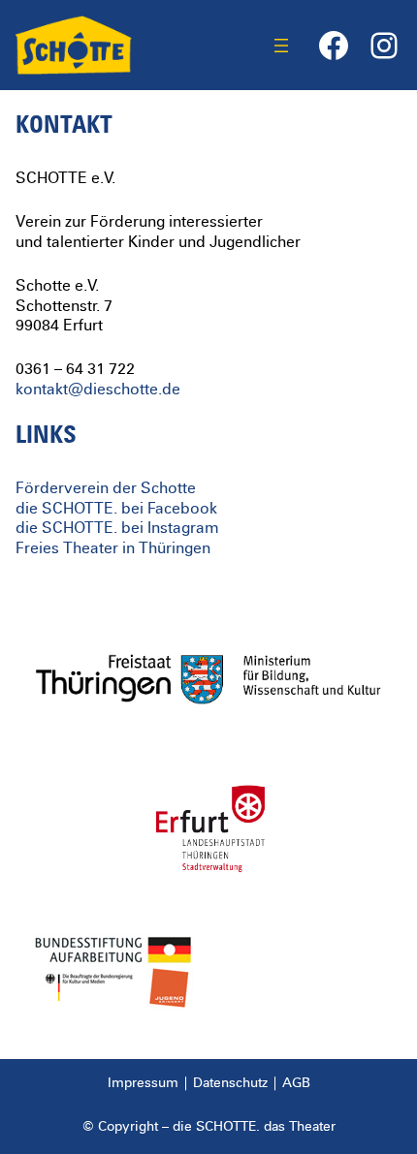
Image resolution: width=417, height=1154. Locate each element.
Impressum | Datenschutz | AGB (209, 1083)
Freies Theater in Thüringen (113, 548)
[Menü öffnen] (281, 45)
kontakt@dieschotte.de (98, 389)
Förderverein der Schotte (106, 488)
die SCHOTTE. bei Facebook (116, 508)
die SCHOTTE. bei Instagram (117, 528)
